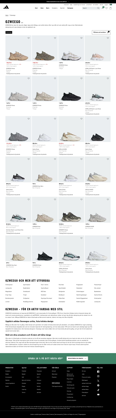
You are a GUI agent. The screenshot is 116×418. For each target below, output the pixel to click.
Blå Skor (43, 291)
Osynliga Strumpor (46, 298)
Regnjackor (44, 301)
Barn (47, 8)
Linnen (7, 301)
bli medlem (95, 4)
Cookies (52, 414)
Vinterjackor (9, 284)
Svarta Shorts (98, 295)
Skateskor (79, 288)
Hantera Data (45, 414)
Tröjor (25, 295)
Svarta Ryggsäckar (82, 298)
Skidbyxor (62, 295)
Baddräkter (26, 288)
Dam (42, 8)
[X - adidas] (104, 381)
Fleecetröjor (97, 284)
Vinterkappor (80, 291)
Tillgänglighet (82, 414)
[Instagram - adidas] (104, 376)
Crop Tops (8, 295)
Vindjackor (26, 298)
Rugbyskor (79, 284)
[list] (48, 32)
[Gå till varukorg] (111, 8)
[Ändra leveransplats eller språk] (111, 4)
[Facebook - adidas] (104, 372)
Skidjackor (62, 291)
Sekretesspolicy (59, 414)
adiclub (101, 4)
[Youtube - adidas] (104, 395)
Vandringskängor (81, 295)
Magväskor (8, 291)
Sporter (62, 8)
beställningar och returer (79, 4)
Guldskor (43, 295)
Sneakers (54, 8)
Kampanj (70, 8)
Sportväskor (26, 284)
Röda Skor (62, 298)
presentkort (89, 4)
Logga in (106, 4)
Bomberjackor (9, 298)
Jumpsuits (8, 288)
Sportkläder (62, 288)
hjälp (71, 4)
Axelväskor (62, 301)
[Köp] (6, 7)
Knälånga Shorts (28, 301)
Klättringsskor (80, 301)
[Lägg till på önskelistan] (28, 38)
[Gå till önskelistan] (106, 8)
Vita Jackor (97, 288)
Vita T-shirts (44, 284)
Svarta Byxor (44, 288)
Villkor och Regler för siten (71, 414)
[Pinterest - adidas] (104, 385)
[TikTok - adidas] (104, 390)
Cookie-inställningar (35, 414)
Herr (36, 8)
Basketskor (97, 291)
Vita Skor (61, 284)
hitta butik (66, 4)
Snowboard (26, 291)
